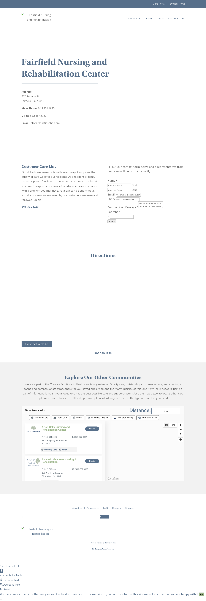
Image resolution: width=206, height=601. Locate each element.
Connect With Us (36, 344)
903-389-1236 (176, 18)
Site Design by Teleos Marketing (103, 549)
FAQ (105, 508)
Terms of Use (110, 543)
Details (92, 429)
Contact (160, 18)
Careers (148, 18)
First (134, 185)
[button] (1, 571)
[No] (1, 599)
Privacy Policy (96, 543)
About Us (132, 18)
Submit (112, 221)
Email (112, 194)
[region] (144, 451)
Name (112, 180)
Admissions (93, 508)
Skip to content (9, 566)
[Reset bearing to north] (180, 434)
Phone (112, 199)
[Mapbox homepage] (112, 478)
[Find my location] (180, 440)
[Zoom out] (180, 429)
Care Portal (159, 3)
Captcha (114, 212)
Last (134, 190)
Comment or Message (123, 207)
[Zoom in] (180, 425)
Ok (201, 594)
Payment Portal (177, 3)
